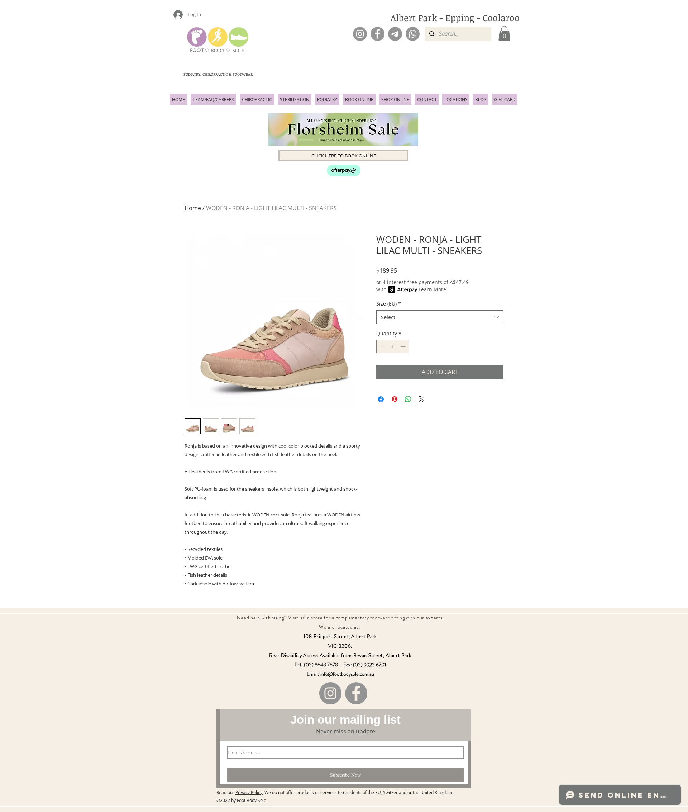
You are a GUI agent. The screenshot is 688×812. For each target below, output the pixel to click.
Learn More (432, 289)
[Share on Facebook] (381, 399)
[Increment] (403, 346)
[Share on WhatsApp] (408, 399)
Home (193, 208)
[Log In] (174, 15)
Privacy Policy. (249, 792)
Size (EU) (388, 303)
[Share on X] (421, 399)
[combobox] (439, 317)
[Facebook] (377, 34)
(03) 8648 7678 (321, 664)
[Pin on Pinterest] (394, 399)
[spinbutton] (392, 346)
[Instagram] (360, 34)
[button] (504, 33)
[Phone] (413, 34)
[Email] (395, 34)
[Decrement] (381, 346)
